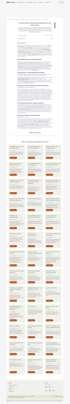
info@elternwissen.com (49, 386)
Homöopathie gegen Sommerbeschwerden (14, 216)
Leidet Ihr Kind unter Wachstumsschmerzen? (32, 234)
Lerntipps (35, 2)
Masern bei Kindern (31, 306)
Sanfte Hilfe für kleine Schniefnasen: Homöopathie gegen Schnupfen (53, 181)
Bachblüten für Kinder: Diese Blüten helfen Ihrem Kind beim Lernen (17, 199)
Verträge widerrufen (12, 397)
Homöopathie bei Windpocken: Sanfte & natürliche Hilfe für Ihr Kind (53, 343)
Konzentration (44, 53)
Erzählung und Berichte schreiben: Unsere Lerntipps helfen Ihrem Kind (53, 199)
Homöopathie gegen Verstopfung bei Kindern (35, 343)
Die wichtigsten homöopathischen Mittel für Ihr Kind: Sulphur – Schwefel (16, 289)
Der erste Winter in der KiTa (51, 287)
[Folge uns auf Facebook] (46, 390)
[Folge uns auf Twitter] (49, 390)
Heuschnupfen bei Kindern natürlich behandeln (35, 326)
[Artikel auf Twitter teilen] (54, 24)
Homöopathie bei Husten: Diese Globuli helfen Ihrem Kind (16, 164)
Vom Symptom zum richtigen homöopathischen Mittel (51, 216)
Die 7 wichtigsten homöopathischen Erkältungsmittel (53, 234)
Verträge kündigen (31, 396)
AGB (21, 396)
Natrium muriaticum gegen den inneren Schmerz (34, 271)
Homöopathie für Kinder (24, 19)
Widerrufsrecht (11, 396)
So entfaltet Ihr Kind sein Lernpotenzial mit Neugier (51, 271)
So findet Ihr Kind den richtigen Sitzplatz (52, 307)
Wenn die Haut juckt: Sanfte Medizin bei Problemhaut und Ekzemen (53, 164)
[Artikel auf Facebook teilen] (54, 23)
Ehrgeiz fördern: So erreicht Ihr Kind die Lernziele (17, 252)
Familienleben (41, 2)
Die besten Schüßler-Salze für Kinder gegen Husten (17, 271)
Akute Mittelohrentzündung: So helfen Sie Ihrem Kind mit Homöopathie (16, 308)
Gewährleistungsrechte (20, 397)
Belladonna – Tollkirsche (14, 325)
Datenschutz (17, 396)
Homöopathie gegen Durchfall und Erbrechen (34, 360)
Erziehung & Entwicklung (21, 2)
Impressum (25, 396)
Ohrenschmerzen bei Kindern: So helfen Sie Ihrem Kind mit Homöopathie (34, 182)
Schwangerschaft (47, 2)
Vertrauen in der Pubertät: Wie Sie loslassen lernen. (52, 252)
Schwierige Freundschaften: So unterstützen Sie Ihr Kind (52, 360)
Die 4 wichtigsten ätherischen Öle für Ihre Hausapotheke (34, 164)
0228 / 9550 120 (47, 384)
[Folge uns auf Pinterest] (53, 390)
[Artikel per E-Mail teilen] (54, 26)
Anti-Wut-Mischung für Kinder (15, 359)
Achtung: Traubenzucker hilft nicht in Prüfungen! (16, 343)
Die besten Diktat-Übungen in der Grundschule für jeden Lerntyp (34, 216)
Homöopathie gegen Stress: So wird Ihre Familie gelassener (16, 147)
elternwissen (10, 19)
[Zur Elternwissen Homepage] (11, 2)
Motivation (40, 51)
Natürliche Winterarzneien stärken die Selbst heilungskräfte (16, 181)
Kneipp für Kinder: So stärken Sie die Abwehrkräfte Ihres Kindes (35, 288)
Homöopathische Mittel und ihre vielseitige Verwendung (52, 147)
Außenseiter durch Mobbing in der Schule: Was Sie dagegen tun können (53, 326)
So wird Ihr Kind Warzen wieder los (34, 198)
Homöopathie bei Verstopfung (15, 233)
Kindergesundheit (29, 2)
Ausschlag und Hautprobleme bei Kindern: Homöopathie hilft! (34, 147)
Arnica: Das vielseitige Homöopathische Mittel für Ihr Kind (35, 252)
